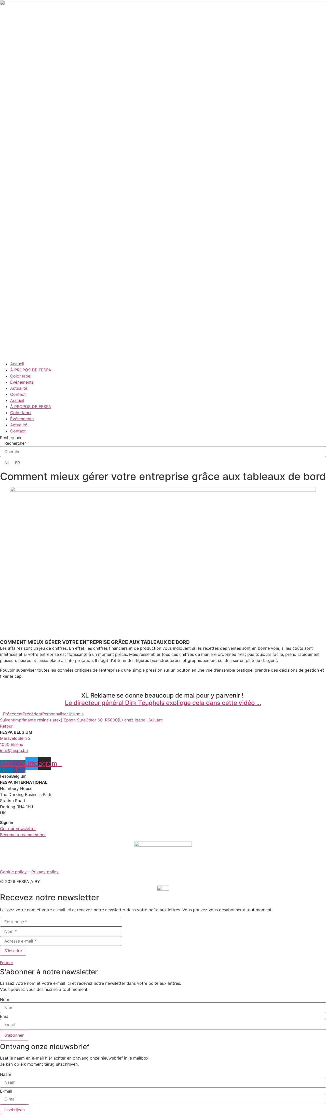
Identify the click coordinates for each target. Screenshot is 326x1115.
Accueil (17, 363)
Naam (5, 1074)
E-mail (6, 1091)
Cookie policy (13, 871)
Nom (4, 999)
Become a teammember (23, 834)
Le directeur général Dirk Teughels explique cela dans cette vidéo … (163, 702)
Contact (18, 394)
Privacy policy (45, 871)
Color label (20, 376)
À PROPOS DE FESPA (30, 369)
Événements (22, 382)
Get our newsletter (18, 828)
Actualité (18, 388)
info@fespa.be (14, 750)
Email (5, 1016)
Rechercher (11, 438)
